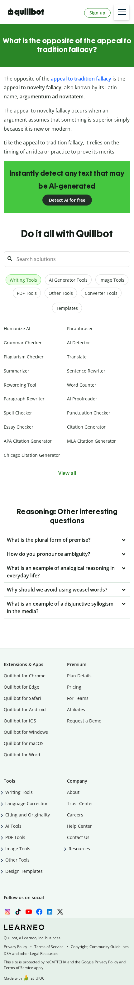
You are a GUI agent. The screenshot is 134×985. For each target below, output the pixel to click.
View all (67, 473)
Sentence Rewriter (86, 371)
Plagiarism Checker (24, 357)
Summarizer (16, 371)
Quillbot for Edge (21, 687)
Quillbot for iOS (20, 721)
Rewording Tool (20, 385)
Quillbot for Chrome (24, 676)
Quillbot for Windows (26, 732)
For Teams (78, 698)
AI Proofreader (82, 399)
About (73, 792)
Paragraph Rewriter (24, 399)
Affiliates (76, 709)
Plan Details (79, 676)
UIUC (40, 978)
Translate (77, 357)
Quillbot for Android (25, 709)
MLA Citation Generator (91, 441)
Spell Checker (18, 413)
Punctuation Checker (88, 413)
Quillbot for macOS (24, 743)
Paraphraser (80, 328)
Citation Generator (86, 427)
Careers (75, 815)
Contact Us (78, 837)
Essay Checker (18, 427)
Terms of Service (49, 946)
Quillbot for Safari (22, 698)
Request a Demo (84, 721)
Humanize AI (17, 328)
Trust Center (80, 803)
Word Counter (81, 385)
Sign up (97, 13)
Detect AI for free (67, 200)
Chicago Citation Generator (32, 455)
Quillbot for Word (22, 755)
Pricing (74, 687)
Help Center (79, 826)
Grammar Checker (23, 343)
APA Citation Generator (28, 441)
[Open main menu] (121, 12)
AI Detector (78, 343)
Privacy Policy (15, 946)
